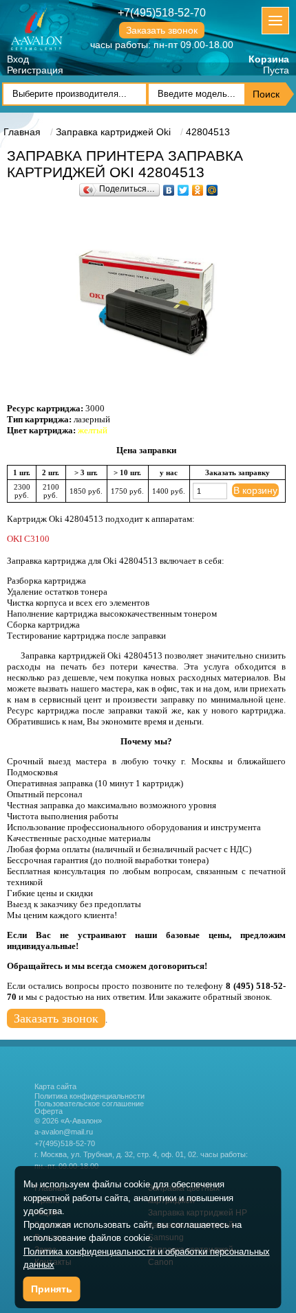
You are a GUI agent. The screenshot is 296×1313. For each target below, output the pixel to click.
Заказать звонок (162, 30)
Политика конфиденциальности (89, 1096)
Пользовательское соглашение (89, 1104)
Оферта (48, 1111)
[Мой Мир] (212, 186)
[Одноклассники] (198, 186)
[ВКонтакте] (169, 186)
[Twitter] (183, 186)
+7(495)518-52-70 (162, 13)
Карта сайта (55, 1086)
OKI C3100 (28, 539)
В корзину (255, 490)
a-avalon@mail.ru (63, 1132)
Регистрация (35, 70)
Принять (51, 1288)
